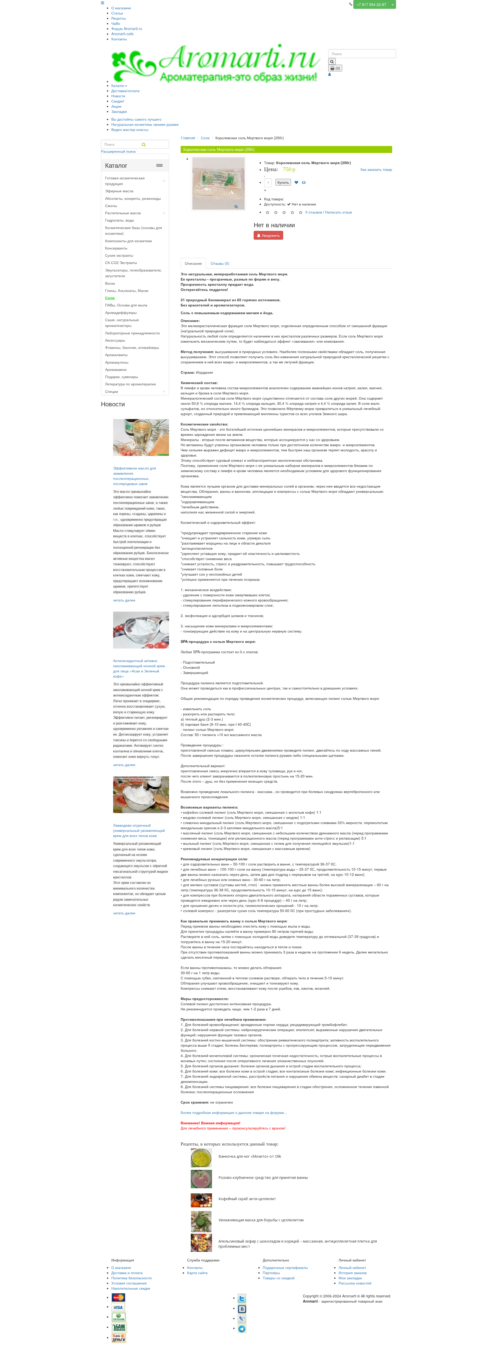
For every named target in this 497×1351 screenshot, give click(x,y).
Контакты (119, 38)
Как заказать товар (376, 169)
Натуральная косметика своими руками (145, 124)
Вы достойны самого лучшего (136, 119)
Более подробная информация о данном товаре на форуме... (234, 1112)
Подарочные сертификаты (285, 1267)
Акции (116, 106)
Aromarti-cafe (122, 33)
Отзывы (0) (220, 263)
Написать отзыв (338, 212)
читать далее (124, 600)
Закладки (119, 111)
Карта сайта (197, 1272)
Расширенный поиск (118, 151)
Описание (193, 263)
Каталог (118, 85)
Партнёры (271, 1272)
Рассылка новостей (355, 1283)
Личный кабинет (352, 1267)
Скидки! (117, 101)
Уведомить (270, 235)
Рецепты (118, 18)
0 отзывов (313, 212)
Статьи (117, 13)
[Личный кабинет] (329, 74)
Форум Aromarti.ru (126, 28)
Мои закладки (350, 1277)
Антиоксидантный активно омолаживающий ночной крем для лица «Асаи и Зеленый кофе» (139, 668)
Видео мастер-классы (129, 129)
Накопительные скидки (130, 1288)
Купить (283, 182)
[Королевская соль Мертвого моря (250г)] (218, 183)
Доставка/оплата (125, 90)
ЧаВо (115, 23)
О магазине (121, 7)
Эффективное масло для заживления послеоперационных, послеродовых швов (134, 475)
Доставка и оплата (127, 1272)
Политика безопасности (131, 1277)
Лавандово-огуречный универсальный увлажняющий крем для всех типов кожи (139, 830)
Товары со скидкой (279, 1277)
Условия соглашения (129, 1283)
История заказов (353, 1272)
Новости (118, 95)
